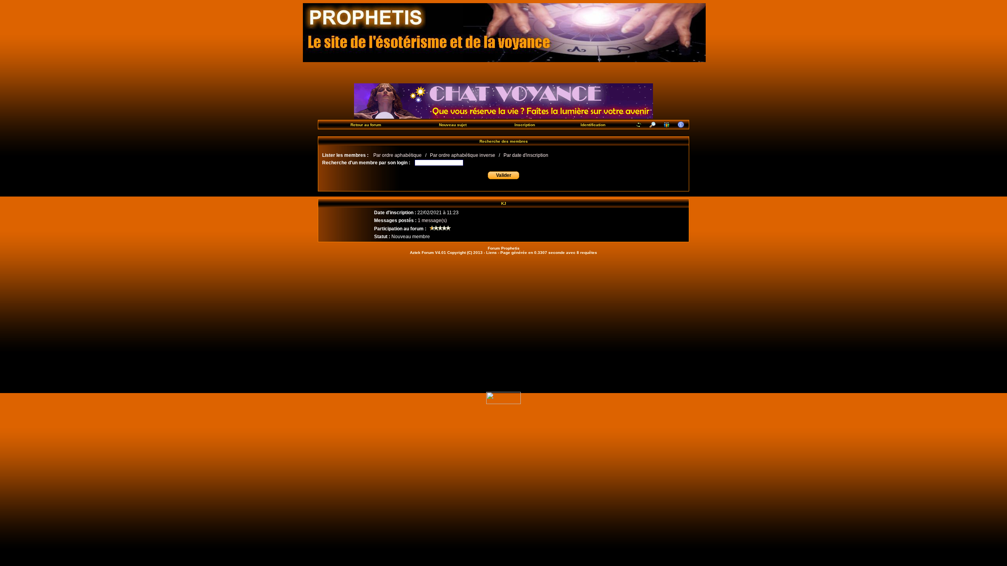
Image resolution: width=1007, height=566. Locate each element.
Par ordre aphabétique (397, 155)
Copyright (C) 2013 (465, 252)
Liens (491, 252)
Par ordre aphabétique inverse (462, 155)
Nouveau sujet (453, 125)
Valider (503, 175)
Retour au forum (365, 125)
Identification (593, 125)
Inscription (525, 125)
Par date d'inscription (526, 155)
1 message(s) (432, 220)
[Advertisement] (503, 317)
